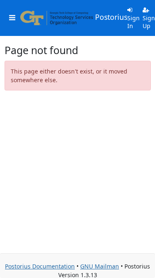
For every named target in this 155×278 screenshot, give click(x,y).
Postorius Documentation (40, 266)
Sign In (133, 22)
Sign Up (149, 22)
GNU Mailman (99, 266)
